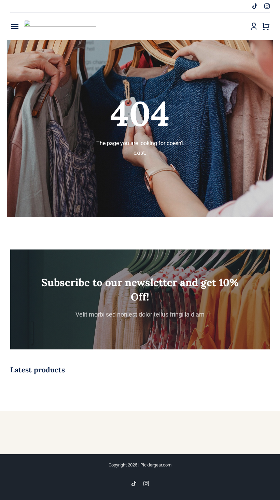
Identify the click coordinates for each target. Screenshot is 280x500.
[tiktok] (254, 6)
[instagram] (267, 6)
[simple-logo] (60, 22)
